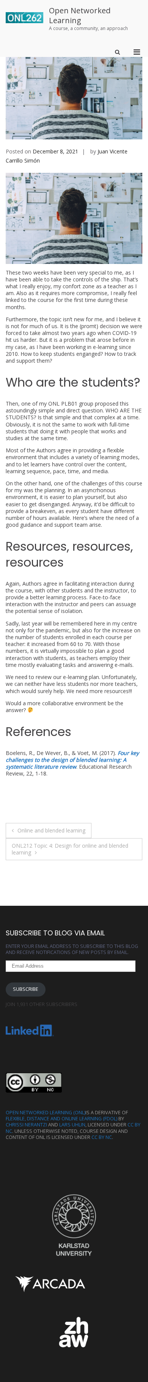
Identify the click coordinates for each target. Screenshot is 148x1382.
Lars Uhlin (72, 1124)
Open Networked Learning (79, 15)
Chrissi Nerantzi (26, 1124)
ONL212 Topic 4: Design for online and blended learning (70, 849)
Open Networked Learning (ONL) (45, 1112)
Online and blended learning (51, 830)
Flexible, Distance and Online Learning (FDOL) (61, 1118)
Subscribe (25, 989)
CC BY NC (101, 1137)
